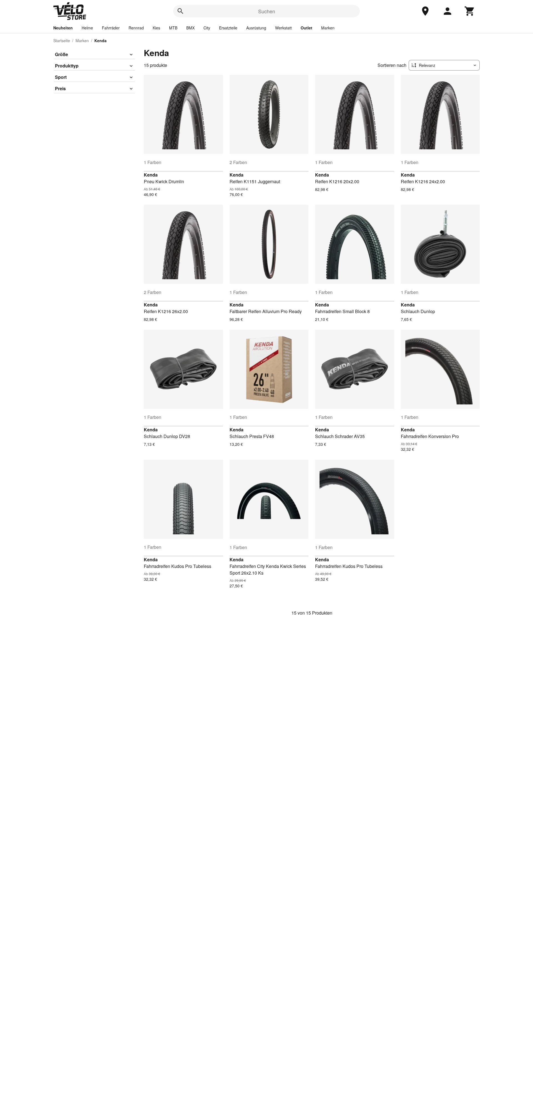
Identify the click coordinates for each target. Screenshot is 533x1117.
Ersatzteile (228, 28)
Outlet (306, 28)
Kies (156, 28)
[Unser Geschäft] (425, 11)
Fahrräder (111, 28)
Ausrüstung (256, 28)
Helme (87, 28)
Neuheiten (63, 28)
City (206, 28)
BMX (190, 28)
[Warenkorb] (469, 11)
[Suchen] (180, 11)
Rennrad (136, 28)
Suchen (266, 11)
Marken (328, 28)
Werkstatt (283, 28)
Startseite (61, 40)
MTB (173, 28)
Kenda (151, 175)
